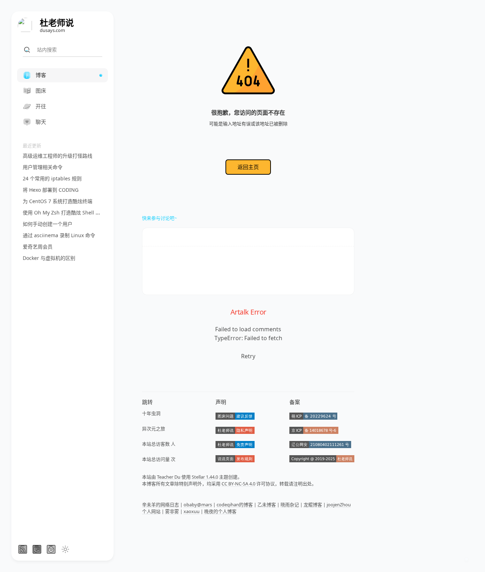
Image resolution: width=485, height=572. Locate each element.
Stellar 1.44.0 (205, 477)
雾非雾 (172, 511)
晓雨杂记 (289, 504)
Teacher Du (168, 477)
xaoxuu (192, 511)
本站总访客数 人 (158, 444)
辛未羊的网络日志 (160, 504)
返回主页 (248, 166)
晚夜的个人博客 (220, 511)
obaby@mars (198, 504)
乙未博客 (266, 504)
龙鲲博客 (313, 504)
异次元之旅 (153, 428)
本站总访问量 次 (158, 459)
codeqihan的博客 (235, 504)
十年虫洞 (151, 413)
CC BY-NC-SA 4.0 (238, 483)
